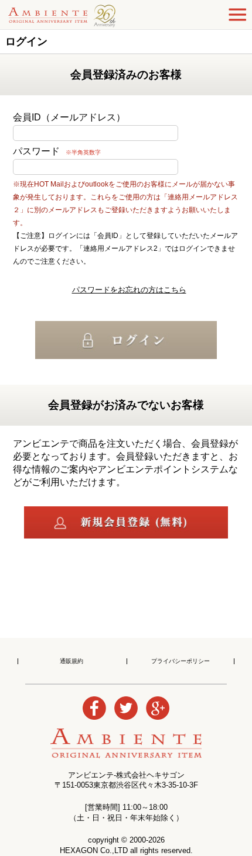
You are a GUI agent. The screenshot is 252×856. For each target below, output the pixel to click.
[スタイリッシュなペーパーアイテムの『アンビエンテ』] (80, 15)
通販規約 (71, 661)
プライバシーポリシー (180, 661)
